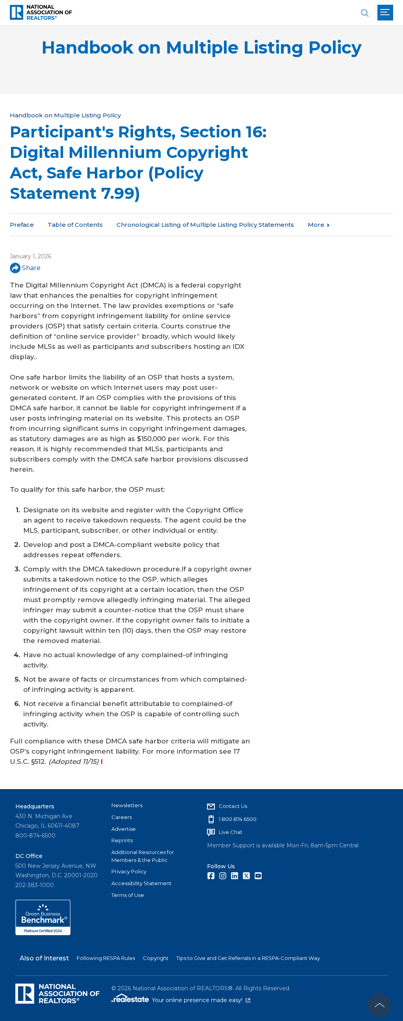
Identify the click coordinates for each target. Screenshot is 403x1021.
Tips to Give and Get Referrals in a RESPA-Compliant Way (248, 958)
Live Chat (230, 832)
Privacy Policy (128, 871)
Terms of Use (127, 895)
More (316, 224)
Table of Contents (75, 224)
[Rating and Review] (42, 933)
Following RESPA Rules (106, 958)
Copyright (155, 958)
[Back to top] (379, 1005)
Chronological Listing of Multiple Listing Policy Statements (205, 224)
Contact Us (233, 806)
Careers (121, 817)
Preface (22, 224)
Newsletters (126, 805)
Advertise (123, 829)
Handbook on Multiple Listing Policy (201, 47)
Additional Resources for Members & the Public (142, 856)
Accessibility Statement (141, 883)
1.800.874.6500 (238, 819)
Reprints (122, 840)
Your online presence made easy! (201, 1000)
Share (31, 268)
